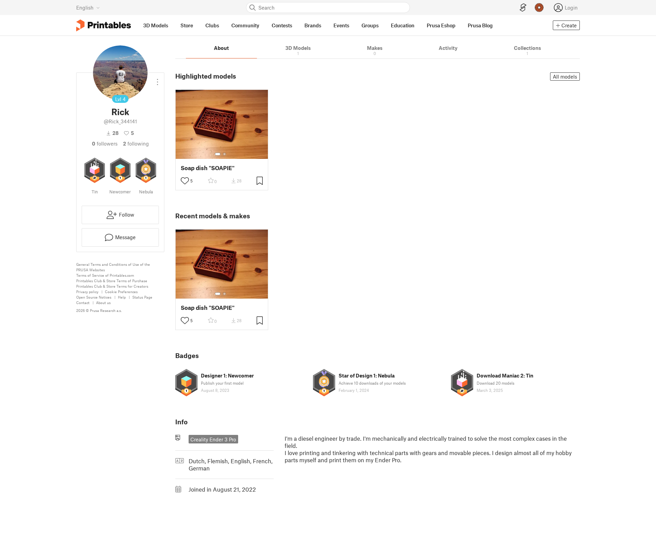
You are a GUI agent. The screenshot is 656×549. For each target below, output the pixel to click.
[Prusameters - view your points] (539, 7)
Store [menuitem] (186, 25)
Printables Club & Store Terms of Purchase (111, 280)
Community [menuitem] (245, 25)
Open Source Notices (93, 297)
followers (105, 143)
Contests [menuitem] (282, 25)
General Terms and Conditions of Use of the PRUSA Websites (113, 267)
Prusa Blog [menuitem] (480, 25)
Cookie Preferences (121, 291)
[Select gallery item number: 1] (217, 154)
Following (136, 143)
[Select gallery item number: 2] (224, 154)
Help (122, 297)
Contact (83, 302)
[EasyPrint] (523, 8)
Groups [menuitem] (370, 25)
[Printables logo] (103, 25)
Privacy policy (87, 291)
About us (103, 302)
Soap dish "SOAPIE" (208, 168)
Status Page (142, 297)
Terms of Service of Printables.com (105, 275)
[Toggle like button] (185, 181)
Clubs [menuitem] (212, 25)
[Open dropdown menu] (157, 79)
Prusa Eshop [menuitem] (441, 25)
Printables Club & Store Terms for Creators (112, 286)
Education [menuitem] (402, 25)
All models (565, 76)
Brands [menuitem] (312, 25)
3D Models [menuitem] (155, 25)
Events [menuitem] (341, 25)
